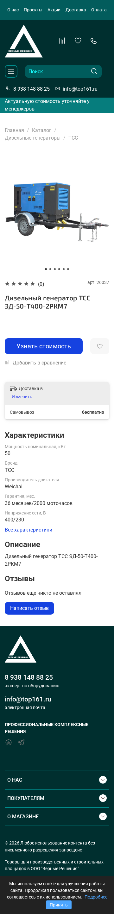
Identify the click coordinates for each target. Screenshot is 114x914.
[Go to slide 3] (55, 269)
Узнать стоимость (43, 346)
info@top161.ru (80, 89)
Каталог (41, 130)
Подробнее (96, 896)
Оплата (99, 9)
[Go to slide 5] (64, 269)
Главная (14, 130)
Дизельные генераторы (32, 138)
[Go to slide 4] (59, 269)
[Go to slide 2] (50, 269)
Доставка (76, 9)
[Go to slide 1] (46, 269)
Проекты (33, 9)
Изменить (22, 396)
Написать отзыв (29, 608)
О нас (13, 9)
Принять (59, 904)
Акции (54, 9)
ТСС (73, 138)
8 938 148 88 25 (31, 89)
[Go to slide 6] (68, 269)
